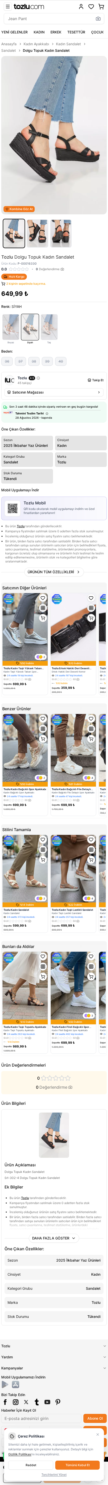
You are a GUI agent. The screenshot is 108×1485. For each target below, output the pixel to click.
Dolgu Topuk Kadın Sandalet (46, 50)
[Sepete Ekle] (43, 618)
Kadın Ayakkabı (36, 44)
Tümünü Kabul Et (78, 1465)
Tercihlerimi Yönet (54, 1474)
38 (34, 361)
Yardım (7, 1357)
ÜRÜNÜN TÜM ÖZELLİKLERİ (51, 572)
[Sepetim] (101, 7)
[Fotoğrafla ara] (98, 19)
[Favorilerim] (91, 7)
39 (47, 361)
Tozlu (21, 526)
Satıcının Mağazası (27, 392)
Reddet (31, 1465)
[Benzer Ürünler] (43, 608)
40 (61, 361)
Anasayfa (9, 44)
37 (20, 361)
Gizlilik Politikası (19, 1454)
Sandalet (8, 50)
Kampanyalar (12, 1368)
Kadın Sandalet (68, 44)
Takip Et (97, 380)
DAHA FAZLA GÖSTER (50, 1238)
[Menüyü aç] (8, 7)
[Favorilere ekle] (43, 598)
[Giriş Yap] (81, 7)
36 (7, 361)
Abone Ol (95, 1418)
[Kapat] (98, 1434)
